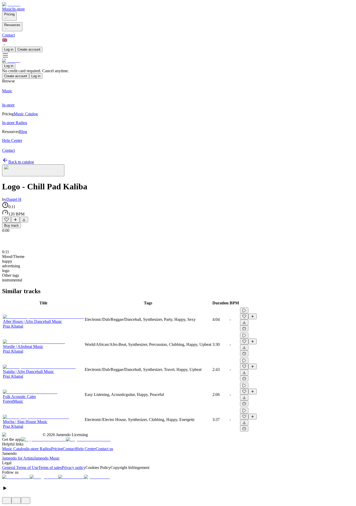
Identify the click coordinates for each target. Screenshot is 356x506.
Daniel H (13, 199)
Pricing (9, 14)
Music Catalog (14, 449)
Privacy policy (73, 467)
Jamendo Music (47, 458)
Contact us (104, 449)
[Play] (33, 170)
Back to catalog (21, 162)
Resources (12, 25)
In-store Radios (38, 449)
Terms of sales (50, 467)
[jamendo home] (11, 4)
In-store (18, 9)
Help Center (86, 449)
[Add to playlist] (15, 219)
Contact (8, 35)
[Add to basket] (244, 328)
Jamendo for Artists (18, 458)
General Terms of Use (20, 467)
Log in (8, 49)
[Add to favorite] (6, 219)
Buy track (11, 225)
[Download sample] (24, 219)
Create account (28, 49)
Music (7, 9)
